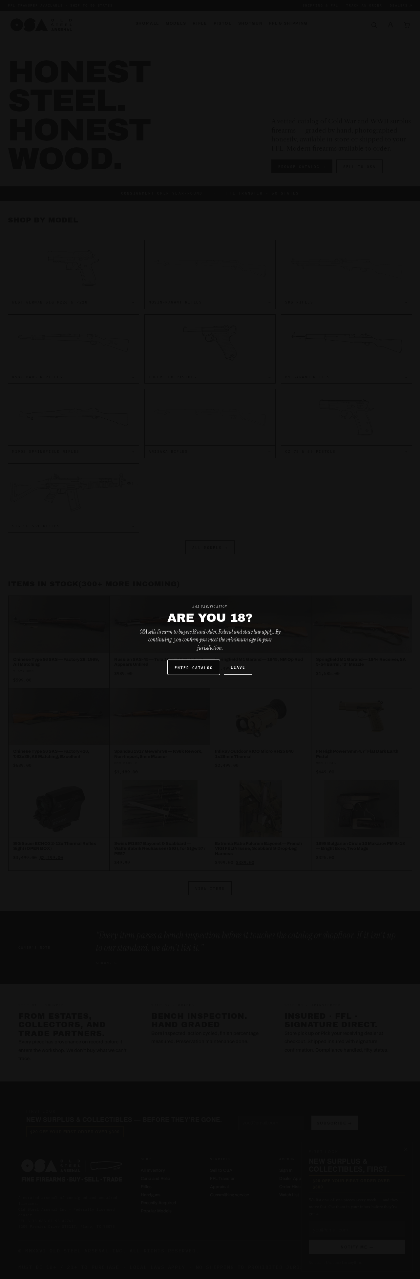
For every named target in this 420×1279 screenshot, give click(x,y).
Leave (238, 667)
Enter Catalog (194, 667)
